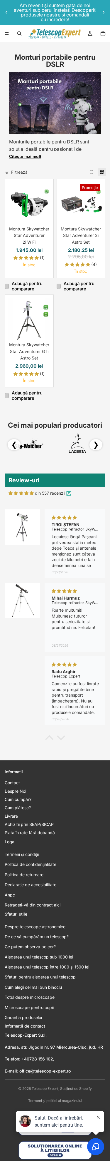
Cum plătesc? (18, 807)
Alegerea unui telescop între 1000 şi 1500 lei (47, 966)
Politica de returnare (24, 874)
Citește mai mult (25, 156)
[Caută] (19, 33)
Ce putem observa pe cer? (30, 946)
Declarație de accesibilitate (30, 884)
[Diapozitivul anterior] (6, 12)
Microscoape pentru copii (29, 1007)
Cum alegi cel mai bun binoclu (33, 987)
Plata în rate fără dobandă (30, 832)
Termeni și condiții (22, 854)
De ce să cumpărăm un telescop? (37, 936)
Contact (12, 782)
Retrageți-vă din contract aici (32, 904)
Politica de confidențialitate (30, 864)
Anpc (10, 894)
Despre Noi (15, 791)
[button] (49, 739)
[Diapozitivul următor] (103, 12)
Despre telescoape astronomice (35, 926)
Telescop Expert (45, 1088)
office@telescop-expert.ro (45, 1070)
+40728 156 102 (37, 1058)
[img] (21, 493)
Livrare (11, 816)
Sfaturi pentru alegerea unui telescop (40, 976)
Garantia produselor (24, 1017)
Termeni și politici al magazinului (55, 1100)
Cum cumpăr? (18, 799)
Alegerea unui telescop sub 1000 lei (39, 956)
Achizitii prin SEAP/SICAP (29, 824)
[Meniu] (6, 33)
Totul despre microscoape (30, 997)
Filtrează (19, 172)
